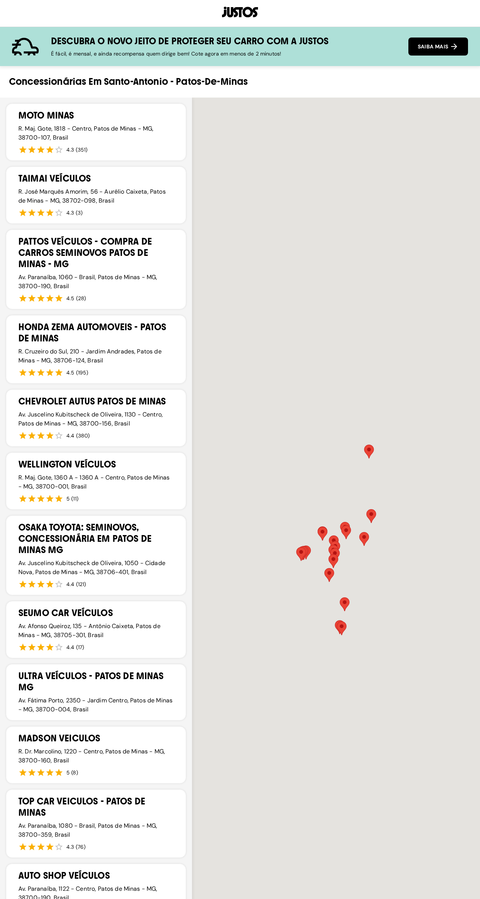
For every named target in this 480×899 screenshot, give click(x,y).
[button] (333, 561)
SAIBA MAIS (434, 46)
